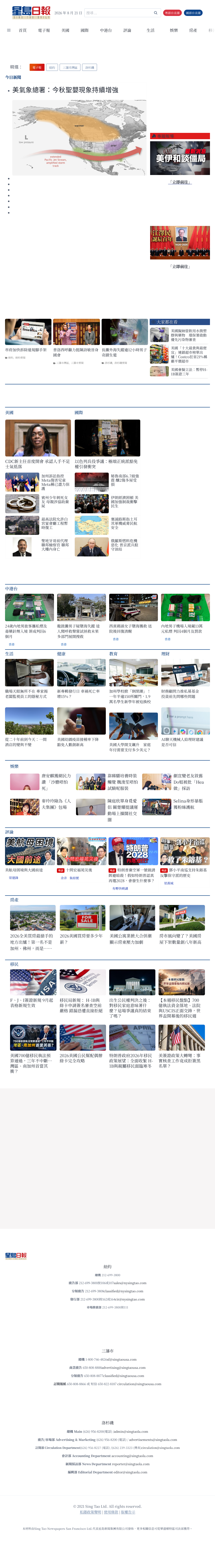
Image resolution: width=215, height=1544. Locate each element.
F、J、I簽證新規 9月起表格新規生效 (31, 1002)
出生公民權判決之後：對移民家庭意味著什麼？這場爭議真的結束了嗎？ (130, 1007)
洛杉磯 (108, 362)
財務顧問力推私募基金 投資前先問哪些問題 (182, 693)
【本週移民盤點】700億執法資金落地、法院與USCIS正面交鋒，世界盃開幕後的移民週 (180, 1007)
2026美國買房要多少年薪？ (81, 939)
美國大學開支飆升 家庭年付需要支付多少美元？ (130, 747)
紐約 (10, 357)
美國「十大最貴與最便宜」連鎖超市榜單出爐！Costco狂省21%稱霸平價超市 (189, 354)
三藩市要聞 (77, 362)
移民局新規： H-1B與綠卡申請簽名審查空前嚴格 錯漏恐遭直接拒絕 (81, 1005)
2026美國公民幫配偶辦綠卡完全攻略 (81, 1058)
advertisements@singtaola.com (153, 1439)
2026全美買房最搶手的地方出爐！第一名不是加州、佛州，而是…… (31, 942)
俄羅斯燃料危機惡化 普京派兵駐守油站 (124, 544)
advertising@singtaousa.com (124, 1367)
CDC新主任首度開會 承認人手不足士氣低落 (37, 464)
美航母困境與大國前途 (24, 869)
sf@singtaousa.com (122, 1359)
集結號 (74, 878)
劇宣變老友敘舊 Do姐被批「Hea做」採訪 (188, 782)
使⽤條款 (111, 1511)
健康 (61, 654)
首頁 (23, 30)
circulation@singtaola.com (160, 1447)
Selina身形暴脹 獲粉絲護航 (188, 804)
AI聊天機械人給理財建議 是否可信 (183, 742)
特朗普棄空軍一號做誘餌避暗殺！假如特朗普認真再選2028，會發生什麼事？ (132, 875)
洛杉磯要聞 (120, 362)
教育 (113, 654)
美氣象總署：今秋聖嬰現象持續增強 (65, 90)
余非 (64, 878)
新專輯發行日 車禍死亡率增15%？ (78, 693)
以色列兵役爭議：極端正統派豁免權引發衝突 (106, 464)
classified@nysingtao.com (123, 1291)
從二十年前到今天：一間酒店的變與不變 (26, 742)
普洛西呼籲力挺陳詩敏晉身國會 (75, 352)
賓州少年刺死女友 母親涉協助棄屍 (55, 501)
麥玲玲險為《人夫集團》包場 (56, 804)
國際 (85, 30)
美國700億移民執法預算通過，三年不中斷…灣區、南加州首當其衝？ (31, 1063)
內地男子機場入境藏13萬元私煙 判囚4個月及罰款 (182, 628)
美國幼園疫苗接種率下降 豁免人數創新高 (78, 742)
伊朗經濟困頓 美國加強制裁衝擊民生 (124, 501)
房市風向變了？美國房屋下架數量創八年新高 (180, 939)
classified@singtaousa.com (123, 1375)
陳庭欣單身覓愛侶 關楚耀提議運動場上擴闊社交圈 (123, 810)
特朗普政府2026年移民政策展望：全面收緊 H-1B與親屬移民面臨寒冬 (131, 1060)
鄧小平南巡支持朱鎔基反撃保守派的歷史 (183, 872)
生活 (9, 654)
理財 (165, 654)
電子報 (44, 30)
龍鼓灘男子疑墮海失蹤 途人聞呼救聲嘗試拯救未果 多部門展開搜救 (78, 631)
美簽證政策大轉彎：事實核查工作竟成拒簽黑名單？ (180, 1060)
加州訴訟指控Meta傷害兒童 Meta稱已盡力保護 (55, 482)
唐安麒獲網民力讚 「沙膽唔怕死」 (56, 782)
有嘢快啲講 (120, 888)
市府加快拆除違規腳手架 (26, 349)
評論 (9, 832)
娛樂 (174, 30)
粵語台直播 (172, 13)
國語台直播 (193, 13)
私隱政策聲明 (90, 1511)
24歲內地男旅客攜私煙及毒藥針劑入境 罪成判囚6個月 (26, 631)
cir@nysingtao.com (130, 1299)
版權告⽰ (128, 1511)
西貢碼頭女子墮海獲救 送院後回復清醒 (130, 628)
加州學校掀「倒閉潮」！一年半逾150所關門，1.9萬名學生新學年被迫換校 (130, 696)
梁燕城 (168, 883)
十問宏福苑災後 (75, 869)
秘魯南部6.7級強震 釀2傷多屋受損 (125, 480)
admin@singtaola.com (131, 1431)
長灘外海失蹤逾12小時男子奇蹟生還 (124, 352)
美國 (65, 30)
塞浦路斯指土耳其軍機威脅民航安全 (124, 523)
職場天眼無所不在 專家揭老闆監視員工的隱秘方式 (26, 693)
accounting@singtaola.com (132, 1455)
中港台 (106, 30)
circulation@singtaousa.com (139, 1384)
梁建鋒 (13, 877)
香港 (11, 644)
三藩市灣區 (62, 362)
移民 (14, 964)
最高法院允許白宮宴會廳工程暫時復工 (54, 523)
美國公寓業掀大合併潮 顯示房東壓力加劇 (132, 939)
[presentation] (79, 137)
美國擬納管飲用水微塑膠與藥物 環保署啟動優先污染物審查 (189, 335)
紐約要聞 (20, 357)
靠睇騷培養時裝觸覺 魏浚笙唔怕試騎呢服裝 (123, 782)
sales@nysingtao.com (130, 1283)
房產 (193, 30)
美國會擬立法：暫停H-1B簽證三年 (189, 371)
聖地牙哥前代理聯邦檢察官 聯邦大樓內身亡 (55, 544)
